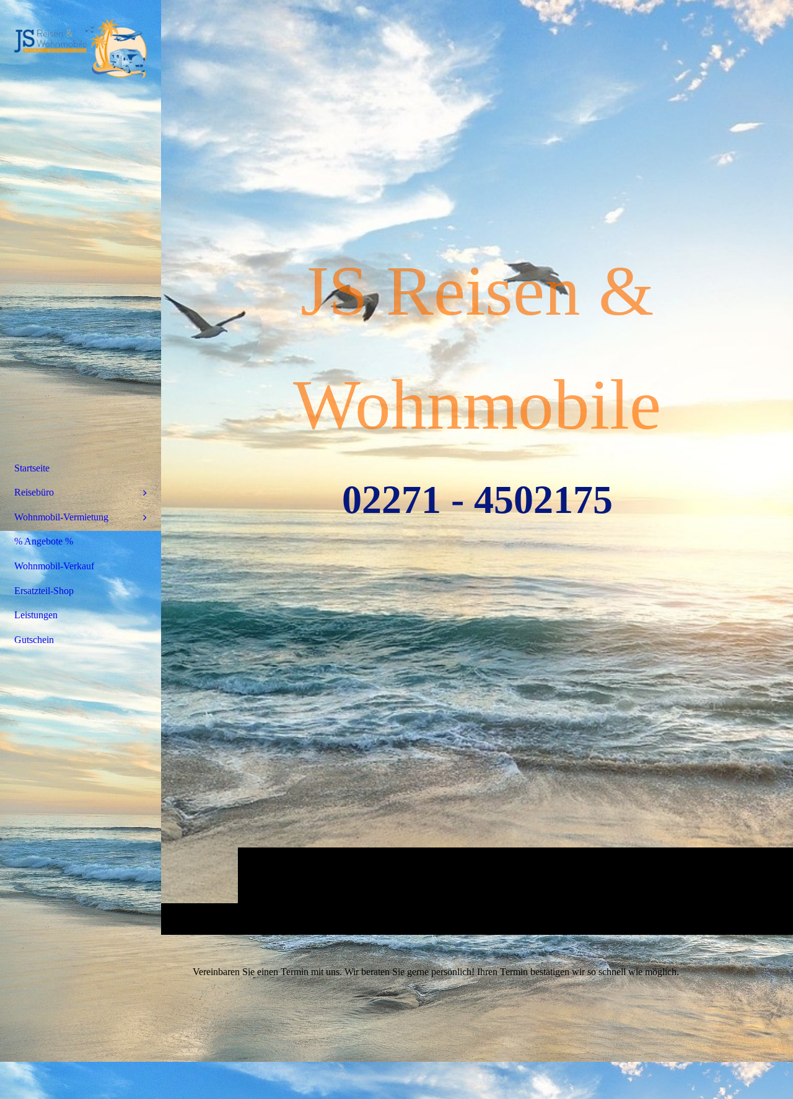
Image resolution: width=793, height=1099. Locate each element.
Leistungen (36, 615)
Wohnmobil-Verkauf (54, 566)
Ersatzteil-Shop (44, 590)
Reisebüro (34, 492)
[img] (80, 46)
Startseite (32, 468)
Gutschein (34, 639)
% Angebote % (43, 541)
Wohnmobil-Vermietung (61, 517)
